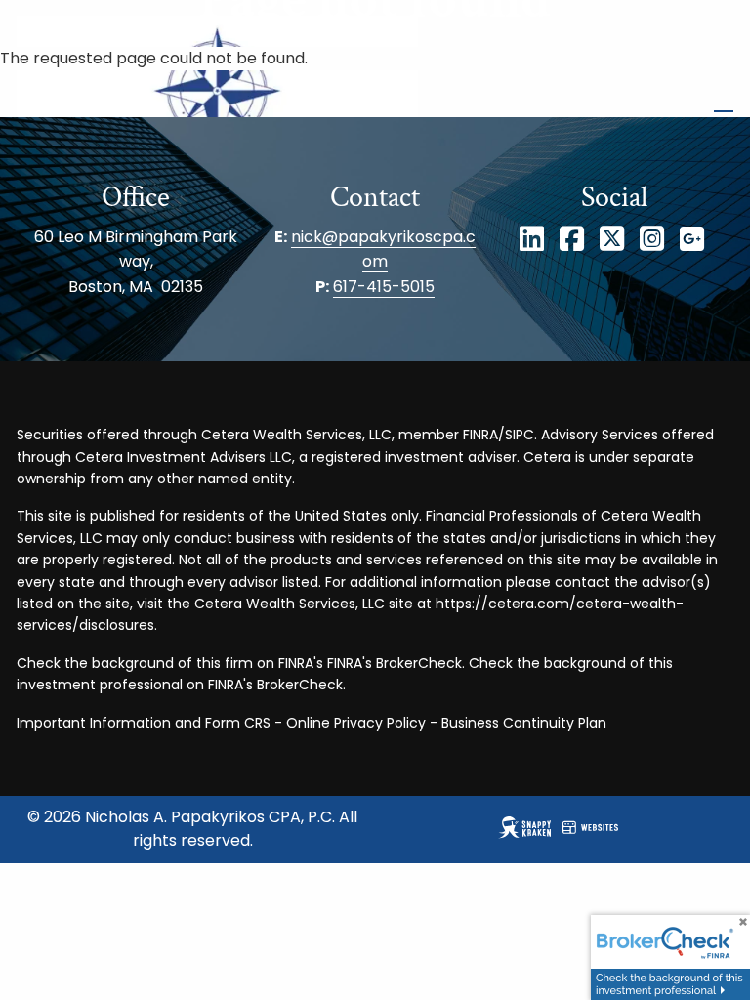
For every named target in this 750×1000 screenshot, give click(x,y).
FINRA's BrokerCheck (394, 663)
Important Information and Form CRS (144, 722)
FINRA (480, 434)
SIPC (519, 434)
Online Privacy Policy (356, 722)
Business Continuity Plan (523, 722)
